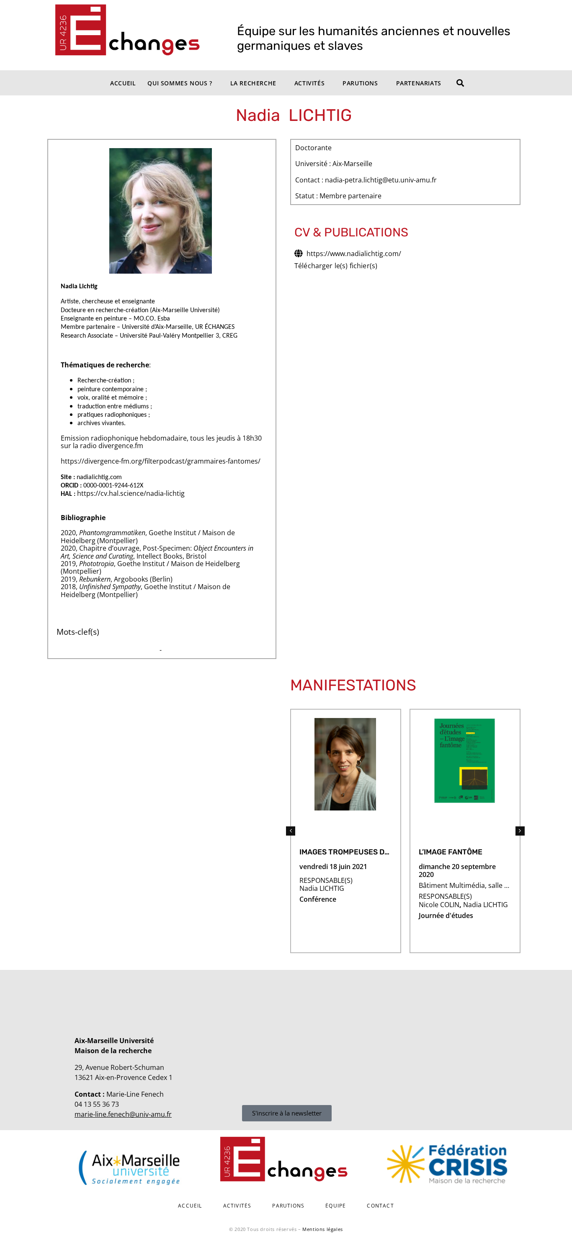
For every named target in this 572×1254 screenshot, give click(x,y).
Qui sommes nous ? (179, 83)
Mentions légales (322, 1229)
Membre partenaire (350, 196)
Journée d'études (446, 916)
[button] (290, 831)
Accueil (123, 83)
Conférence (317, 899)
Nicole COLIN (439, 904)
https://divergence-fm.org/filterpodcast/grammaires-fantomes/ (160, 461)
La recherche (253, 83)
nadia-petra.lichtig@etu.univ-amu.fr (381, 180)
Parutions (360, 83)
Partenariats (418, 83)
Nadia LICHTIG (321, 888)
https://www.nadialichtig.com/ (354, 253)
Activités (309, 83)
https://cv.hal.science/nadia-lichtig (131, 493)
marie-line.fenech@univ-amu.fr (123, 1114)
